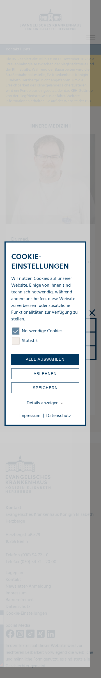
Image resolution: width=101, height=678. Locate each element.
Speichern (45, 388)
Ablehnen (45, 374)
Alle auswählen (45, 359)
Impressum (29, 416)
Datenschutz (58, 416)
